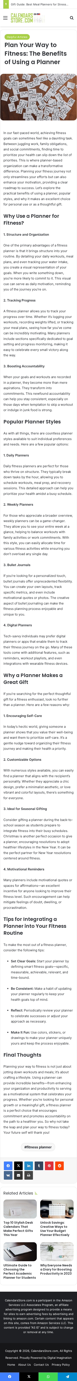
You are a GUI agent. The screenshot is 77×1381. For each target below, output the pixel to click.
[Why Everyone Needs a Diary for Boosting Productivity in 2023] (57, 1251)
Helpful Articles (17, 37)
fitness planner (39, 1147)
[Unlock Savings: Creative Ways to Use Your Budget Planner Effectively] (57, 1208)
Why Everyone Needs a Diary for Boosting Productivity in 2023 (56, 1269)
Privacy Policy (61, 1364)
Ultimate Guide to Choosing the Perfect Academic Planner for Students (19, 1271)
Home (11, 1364)
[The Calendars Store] (28, 17)
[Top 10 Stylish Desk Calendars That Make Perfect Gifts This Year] (20, 1208)
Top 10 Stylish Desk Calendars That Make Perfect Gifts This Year (18, 1228)
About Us (24, 1364)
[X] (18, 1166)
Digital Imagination (59, 1357)
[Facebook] (8, 1166)
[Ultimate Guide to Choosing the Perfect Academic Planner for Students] (20, 1251)
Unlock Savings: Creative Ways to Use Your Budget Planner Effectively (54, 1228)
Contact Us (41, 1364)
